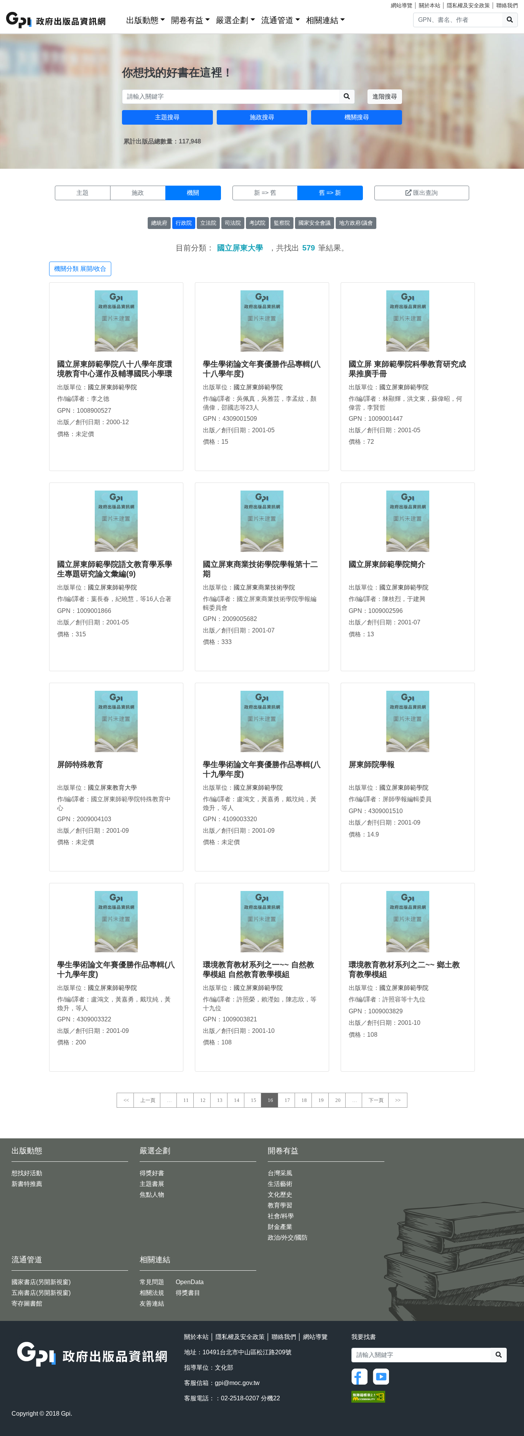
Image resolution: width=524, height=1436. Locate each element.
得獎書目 (188, 1292)
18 (304, 1100)
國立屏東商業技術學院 (264, 587)
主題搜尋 (167, 117)
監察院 (282, 223)
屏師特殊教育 (80, 764)
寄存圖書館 (27, 1303)
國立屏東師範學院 (112, 387)
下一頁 (376, 1100)
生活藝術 (280, 1184)
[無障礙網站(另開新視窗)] (368, 1396)
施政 (138, 192)
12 (203, 1100)
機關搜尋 (356, 117)
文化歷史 (280, 1194)
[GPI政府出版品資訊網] (56, 20)
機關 (193, 192)
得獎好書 (152, 1173)
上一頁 (147, 1100)
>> (397, 1100)
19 (321, 1100)
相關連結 (322, 20)
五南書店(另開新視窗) (41, 1292)
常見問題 (152, 1282)
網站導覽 (401, 5)
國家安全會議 (314, 223)
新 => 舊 (265, 192)
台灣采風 (280, 1173)
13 (219, 1100)
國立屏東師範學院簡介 (387, 564)
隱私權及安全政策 (468, 5)
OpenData (190, 1282)
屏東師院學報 (372, 764)
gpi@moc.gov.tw (237, 1383)
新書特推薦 (27, 1184)
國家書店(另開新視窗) (41, 1282)
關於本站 (429, 5)
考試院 (257, 223)
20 (338, 1100)
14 (236, 1100)
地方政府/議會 (356, 223)
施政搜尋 (262, 117)
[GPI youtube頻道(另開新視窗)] (383, 1376)
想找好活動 (27, 1173)
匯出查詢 (425, 192)
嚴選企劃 (232, 20)
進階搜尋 (384, 96)
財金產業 (280, 1227)
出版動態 (142, 20)
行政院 (184, 223)
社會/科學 (281, 1216)
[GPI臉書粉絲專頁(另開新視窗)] (361, 1376)
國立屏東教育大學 (112, 787)
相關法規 (152, 1292)
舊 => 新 (330, 192)
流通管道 (277, 20)
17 (287, 1100)
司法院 (233, 223)
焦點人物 (152, 1194)
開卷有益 (187, 20)
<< (126, 1100)
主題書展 (152, 1184)
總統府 (159, 223)
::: (117, 18)
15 (253, 1100)
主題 (82, 192)
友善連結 (152, 1303)
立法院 (208, 223)
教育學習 (280, 1205)
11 (186, 1100)
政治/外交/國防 (288, 1237)
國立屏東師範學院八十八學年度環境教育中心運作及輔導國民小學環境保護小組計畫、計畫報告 (114, 373)
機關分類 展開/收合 (80, 268)
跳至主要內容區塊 (21, 4)
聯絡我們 (507, 5)
